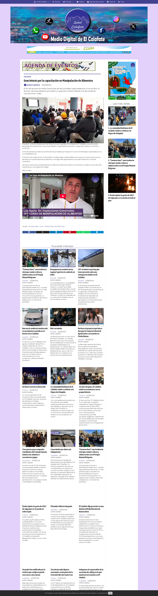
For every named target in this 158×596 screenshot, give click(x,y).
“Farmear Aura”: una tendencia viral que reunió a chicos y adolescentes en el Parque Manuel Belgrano (34, 273)
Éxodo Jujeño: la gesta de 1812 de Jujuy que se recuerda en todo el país (34, 509)
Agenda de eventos (97, 2)
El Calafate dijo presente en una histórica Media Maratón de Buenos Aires (91, 509)
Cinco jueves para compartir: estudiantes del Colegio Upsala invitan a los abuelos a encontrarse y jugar (34, 453)
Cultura (25, 390)
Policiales (54, 510)
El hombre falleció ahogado (61, 506)
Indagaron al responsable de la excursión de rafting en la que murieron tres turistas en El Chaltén (91, 573)
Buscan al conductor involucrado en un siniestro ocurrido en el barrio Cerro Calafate (35, 331)
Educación (26, 460)
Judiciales (54, 455)
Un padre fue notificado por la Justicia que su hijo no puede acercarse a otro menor (33, 572)
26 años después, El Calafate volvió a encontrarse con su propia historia (90, 389)
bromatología (33, 226)
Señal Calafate (42, 2)
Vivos (122, 2)
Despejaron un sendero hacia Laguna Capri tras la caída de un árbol (62, 272)
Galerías (112, 2)
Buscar (57, 2)
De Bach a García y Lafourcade (34, 386)
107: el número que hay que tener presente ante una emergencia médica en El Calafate (88, 273)
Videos (81, 2)
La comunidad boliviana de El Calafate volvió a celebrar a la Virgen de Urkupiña (62, 389)
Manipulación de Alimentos (54, 226)
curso (41, 226)
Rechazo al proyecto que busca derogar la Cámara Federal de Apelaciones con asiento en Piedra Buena (90, 332)
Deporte (82, 515)
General (27, 77)
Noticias (68, 2)
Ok (110, 593)
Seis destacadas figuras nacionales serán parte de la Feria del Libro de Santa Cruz (62, 572)
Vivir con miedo (56, 328)
